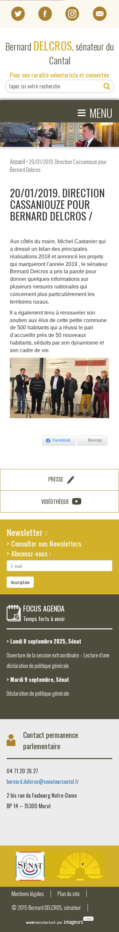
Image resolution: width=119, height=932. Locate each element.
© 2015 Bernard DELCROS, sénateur (46, 908)
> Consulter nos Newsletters (44, 543)
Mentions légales (28, 894)
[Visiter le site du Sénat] (59, 866)
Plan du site (69, 894)
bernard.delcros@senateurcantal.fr (43, 781)
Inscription (20, 582)
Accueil (17, 161)
